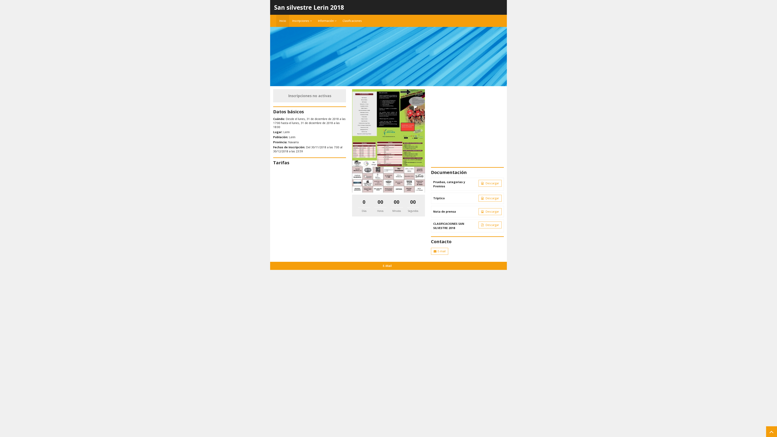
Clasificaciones (352, 21)
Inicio (282, 21)
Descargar (492, 183)
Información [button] (326, 21)
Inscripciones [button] (301, 21)
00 (380, 201)
